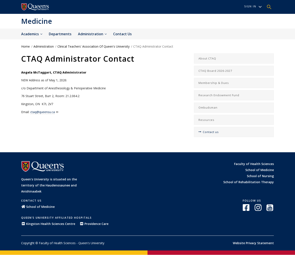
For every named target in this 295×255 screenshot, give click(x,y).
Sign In (250, 6)
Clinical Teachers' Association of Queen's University (93, 46)
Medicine (36, 21)
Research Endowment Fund (218, 95)
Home (25, 46)
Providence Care (96, 224)
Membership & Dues (213, 83)
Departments (60, 34)
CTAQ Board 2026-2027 (215, 71)
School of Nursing (260, 176)
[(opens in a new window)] (246, 207)
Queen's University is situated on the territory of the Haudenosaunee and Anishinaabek (49, 185)
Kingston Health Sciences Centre (50, 224)
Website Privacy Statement (253, 243)
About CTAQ (207, 58)
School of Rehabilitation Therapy (248, 182)
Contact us (122, 34)
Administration (91, 34)
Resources (206, 120)
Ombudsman (207, 107)
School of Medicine (259, 170)
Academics (30, 34)
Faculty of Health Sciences (254, 164)
